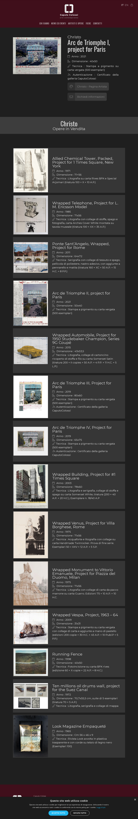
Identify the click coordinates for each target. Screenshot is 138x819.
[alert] (69, 808)
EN (126, 5)
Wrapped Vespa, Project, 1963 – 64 (85, 614)
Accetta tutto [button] (58, 813)
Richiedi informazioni (91, 96)
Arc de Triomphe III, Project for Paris (81, 385)
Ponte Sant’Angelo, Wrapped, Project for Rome (81, 245)
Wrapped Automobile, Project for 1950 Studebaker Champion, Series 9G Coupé (85, 339)
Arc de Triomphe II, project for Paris (81, 295)
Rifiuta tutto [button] (79, 813)
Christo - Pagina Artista (92, 86)
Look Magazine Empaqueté (79, 726)
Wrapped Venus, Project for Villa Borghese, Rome (83, 525)
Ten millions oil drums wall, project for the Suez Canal (86, 688)
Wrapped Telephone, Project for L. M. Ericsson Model (85, 205)
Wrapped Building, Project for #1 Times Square (83, 476)
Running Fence (67, 654)
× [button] (135, 800)
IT (122, 5)
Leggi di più (101, 807)
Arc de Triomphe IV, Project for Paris (82, 429)
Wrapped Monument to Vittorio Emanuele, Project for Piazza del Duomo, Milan (83, 573)
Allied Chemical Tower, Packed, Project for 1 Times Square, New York (82, 162)
